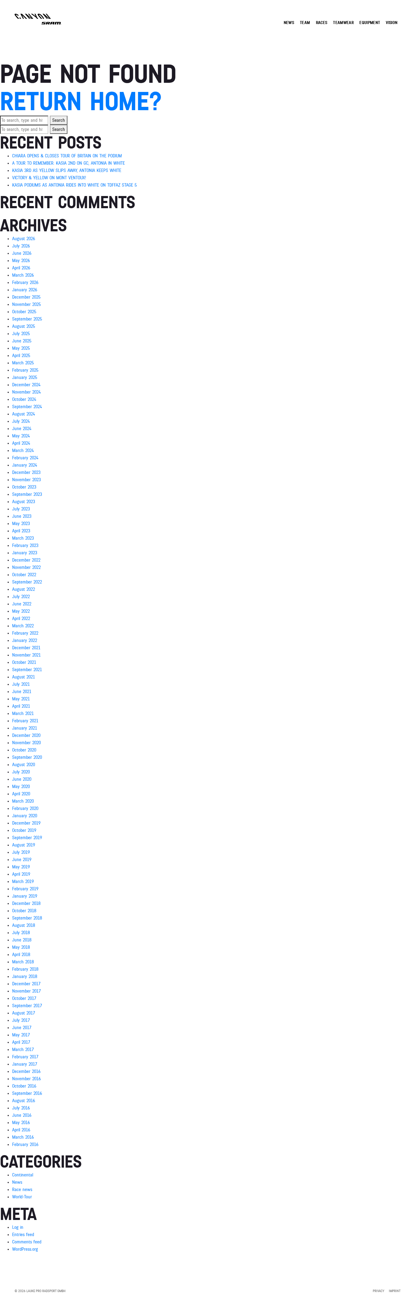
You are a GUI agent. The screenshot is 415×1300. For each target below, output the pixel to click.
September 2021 (27, 669)
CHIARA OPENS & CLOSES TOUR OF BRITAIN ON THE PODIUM (67, 155)
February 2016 (25, 1144)
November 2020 (26, 742)
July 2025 (21, 333)
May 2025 (21, 348)
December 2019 (26, 823)
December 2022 (26, 560)
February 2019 (25, 888)
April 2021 (21, 706)
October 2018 (24, 910)
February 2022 (25, 633)
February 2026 (25, 282)
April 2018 (21, 954)
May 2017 (21, 1034)
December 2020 (26, 735)
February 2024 (25, 457)
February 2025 (25, 370)
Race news (22, 1189)
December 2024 (26, 384)
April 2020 (21, 793)
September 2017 (27, 1005)
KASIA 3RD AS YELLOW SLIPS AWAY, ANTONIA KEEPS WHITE (66, 170)
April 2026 (21, 267)
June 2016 (21, 1115)
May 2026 (21, 260)
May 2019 (21, 866)
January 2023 (24, 552)
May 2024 (21, 435)
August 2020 (23, 764)
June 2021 (21, 691)
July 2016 (21, 1108)
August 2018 (23, 925)
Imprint (394, 1291)
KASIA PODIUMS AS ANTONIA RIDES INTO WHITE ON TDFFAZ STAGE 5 (74, 185)
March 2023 (23, 538)
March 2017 (23, 1049)
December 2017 (26, 983)
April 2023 (21, 530)
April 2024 (21, 443)
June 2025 (21, 340)
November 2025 (26, 304)
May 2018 (21, 947)
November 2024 (26, 392)
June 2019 (21, 859)
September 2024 (27, 406)
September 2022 (27, 582)
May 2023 (21, 523)
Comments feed (26, 1241)
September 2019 (27, 837)
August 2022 (23, 589)
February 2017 (25, 1056)
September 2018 (27, 918)
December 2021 (26, 647)
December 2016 (26, 1071)
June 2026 (21, 253)
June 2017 (21, 1027)
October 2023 (24, 487)
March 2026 (23, 275)
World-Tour (22, 1196)
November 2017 (26, 991)
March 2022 (23, 625)
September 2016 (27, 1093)
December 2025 (26, 297)
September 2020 (27, 757)
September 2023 (27, 494)
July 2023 (21, 508)
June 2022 (21, 603)
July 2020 (21, 771)
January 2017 (24, 1064)
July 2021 (21, 684)
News (17, 1182)
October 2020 (24, 750)
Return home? (80, 102)
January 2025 (24, 377)
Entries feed (23, 1234)
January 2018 (24, 976)
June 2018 (21, 939)
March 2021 (23, 713)
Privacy (378, 1291)
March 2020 (23, 801)
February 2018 (25, 969)
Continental (22, 1174)
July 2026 (21, 246)
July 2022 (21, 596)
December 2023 (26, 472)
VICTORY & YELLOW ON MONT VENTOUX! (49, 177)
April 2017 (21, 1042)
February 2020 (25, 808)
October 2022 (24, 574)
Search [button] (58, 120)
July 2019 (21, 852)
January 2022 (24, 640)
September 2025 (27, 319)
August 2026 (23, 238)
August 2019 (23, 845)
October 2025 (24, 311)
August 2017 (23, 1013)
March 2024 (23, 450)
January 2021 (24, 728)
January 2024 (24, 465)
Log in (17, 1227)
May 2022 (21, 611)
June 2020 (21, 779)
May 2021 (21, 698)
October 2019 (24, 830)
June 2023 (21, 516)
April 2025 (21, 355)
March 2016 (23, 1137)
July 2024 (21, 421)
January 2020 (24, 815)
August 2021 (23, 677)
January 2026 (24, 289)
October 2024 (24, 399)
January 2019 (24, 896)
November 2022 (26, 567)
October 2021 (24, 662)
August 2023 (23, 501)
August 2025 (23, 326)
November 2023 (26, 479)
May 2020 (21, 786)
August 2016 (23, 1100)
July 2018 (21, 932)
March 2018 (23, 961)
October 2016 (24, 1086)
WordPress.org (25, 1249)
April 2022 (21, 618)
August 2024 (23, 414)
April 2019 (21, 874)
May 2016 (21, 1122)
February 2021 (25, 720)
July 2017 (21, 1020)
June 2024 (21, 428)
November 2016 (26, 1078)
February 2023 (25, 545)
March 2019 (23, 881)
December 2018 (26, 903)
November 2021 (26, 655)
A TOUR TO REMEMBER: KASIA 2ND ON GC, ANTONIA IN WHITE (68, 163)
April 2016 (21, 1129)
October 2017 (24, 998)
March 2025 (23, 362)
